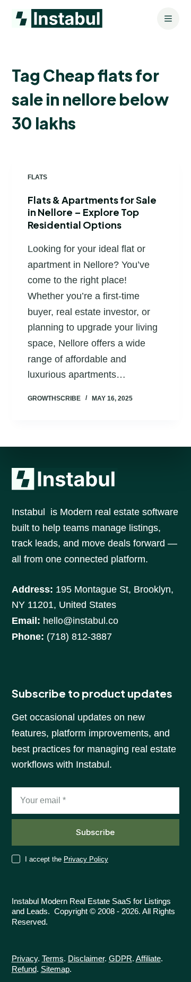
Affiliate (148, 958)
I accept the (66, 859)
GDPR (120, 958)
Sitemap (55, 969)
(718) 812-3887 (79, 636)
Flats (37, 177)
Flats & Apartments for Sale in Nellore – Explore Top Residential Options (92, 212)
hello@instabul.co (80, 620)
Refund (24, 969)
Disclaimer (86, 958)
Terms (53, 958)
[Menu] (168, 18)
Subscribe (95, 832)
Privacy (25, 958)
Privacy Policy (86, 859)
